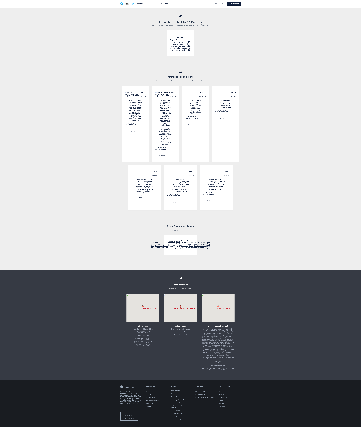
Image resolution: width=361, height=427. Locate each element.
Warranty (149, 394)
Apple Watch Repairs (178, 420)
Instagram (223, 397)
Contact (164, 4)
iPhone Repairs (175, 397)
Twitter (221, 404)
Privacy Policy (151, 397)
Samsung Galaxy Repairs (179, 400)
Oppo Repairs (175, 411)
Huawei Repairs (176, 417)
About (157, 4)
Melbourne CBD (200, 394)
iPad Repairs (175, 391)
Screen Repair (178, 42)
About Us (149, 404)
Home (148, 391)
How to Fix (223, 394)
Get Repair (235, 4)
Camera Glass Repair (178, 48)
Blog (220, 391)
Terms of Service (152, 401)
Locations (148, 4)
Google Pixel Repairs (178, 403)
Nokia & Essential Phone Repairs (179, 407)
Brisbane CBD (200, 391)
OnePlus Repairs (176, 414)
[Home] (127, 4)
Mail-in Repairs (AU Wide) (204, 397)
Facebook (222, 401)
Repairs (140, 4)
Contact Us (150, 407)
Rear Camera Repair (178, 46)
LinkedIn (222, 407)
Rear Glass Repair (178, 50)
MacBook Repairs (176, 394)
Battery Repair (178, 44)
